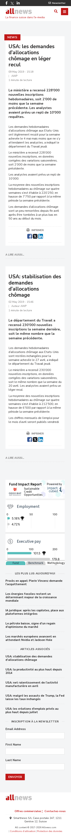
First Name (13, 744)
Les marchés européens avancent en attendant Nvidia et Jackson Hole (30, 638)
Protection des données (49, 831)
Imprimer (37, 230)
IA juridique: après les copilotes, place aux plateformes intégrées (34, 612)
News (12, 37)
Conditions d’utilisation (22, 831)
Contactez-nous (55, 811)
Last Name (13, 760)
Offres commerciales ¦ (29, 811)
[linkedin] (40, 236)
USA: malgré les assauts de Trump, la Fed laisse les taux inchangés (34, 697)
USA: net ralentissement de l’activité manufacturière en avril (31, 684)
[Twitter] (12, 3)
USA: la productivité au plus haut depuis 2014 (33, 671)
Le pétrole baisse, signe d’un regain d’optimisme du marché (30, 625)
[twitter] (35, 236)
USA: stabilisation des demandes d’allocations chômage (28, 658)
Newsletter (59, 3)
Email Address (15, 729)
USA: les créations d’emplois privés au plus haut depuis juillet (32, 710)
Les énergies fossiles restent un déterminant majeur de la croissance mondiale (31, 597)
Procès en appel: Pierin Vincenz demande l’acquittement (33, 582)
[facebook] (29, 236)
